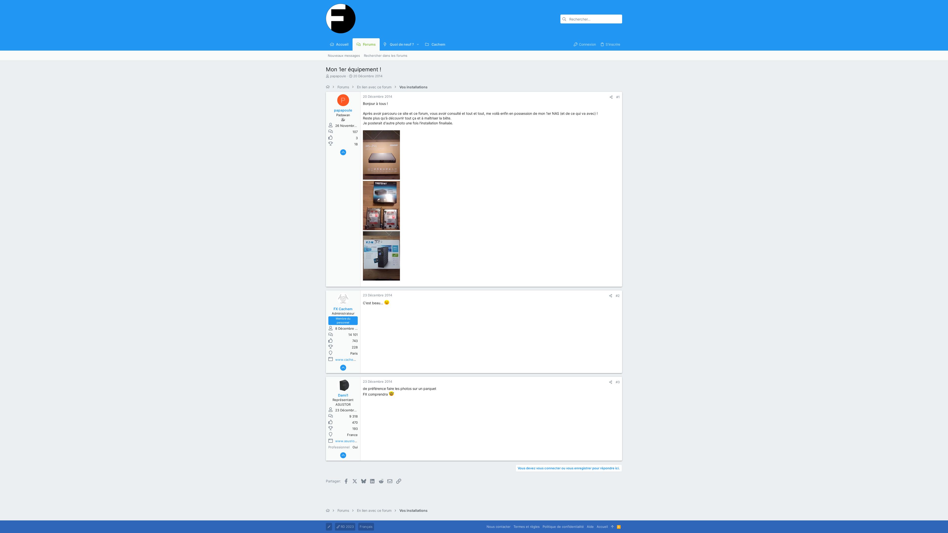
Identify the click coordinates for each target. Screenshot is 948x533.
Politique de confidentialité (563, 527)
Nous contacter (499, 527)
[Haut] (612, 526)
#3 (618, 382)
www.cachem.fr (347, 360)
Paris (354, 353)
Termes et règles (527, 527)
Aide (590, 527)
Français (366, 527)
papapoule (338, 76)
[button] (418, 44)
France (352, 435)
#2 (618, 296)
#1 (618, 97)
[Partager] (611, 97)
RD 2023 (347, 527)
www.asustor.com (349, 441)
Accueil (602, 527)
